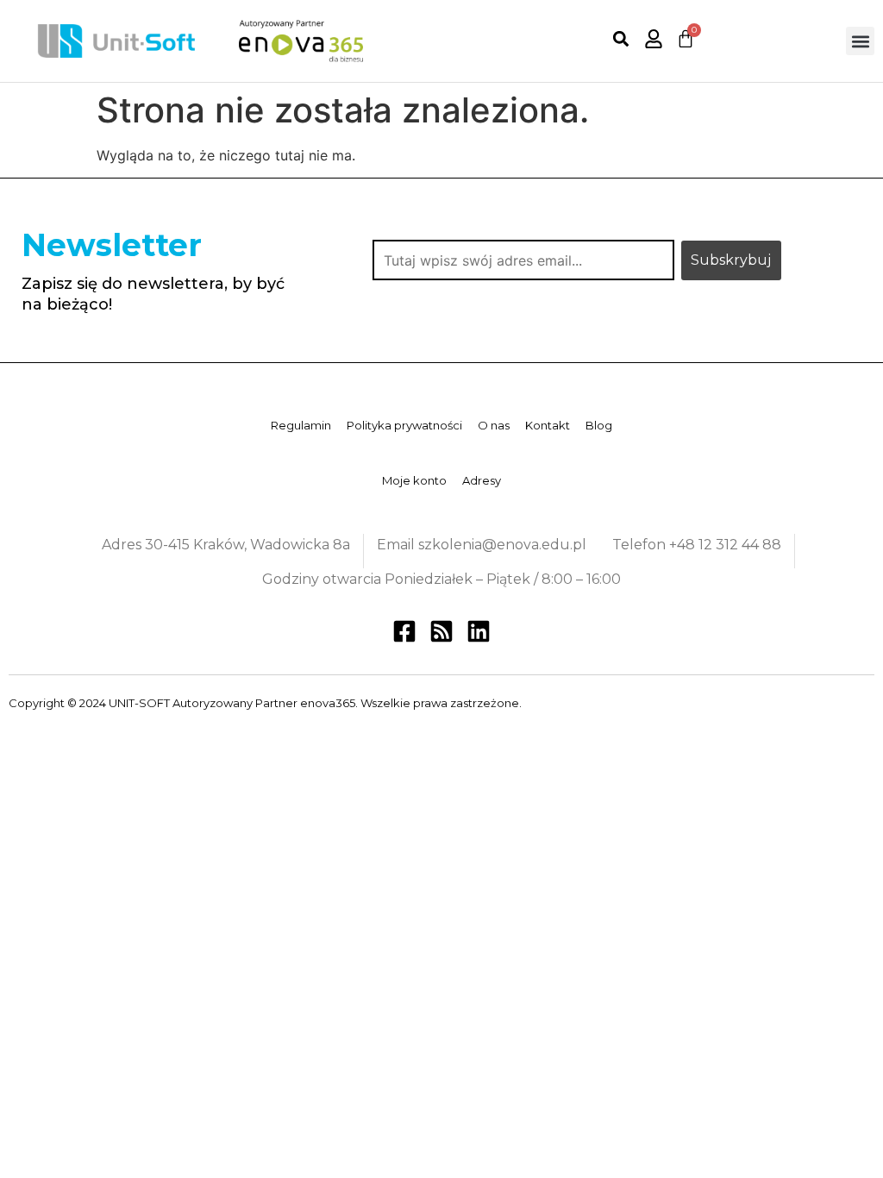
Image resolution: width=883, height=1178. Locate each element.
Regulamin (301, 425)
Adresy (481, 480)
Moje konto (414, 480)
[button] (621, 39)
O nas (494, 425)
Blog (599, 425)
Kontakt (547, 425)
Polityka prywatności (404, 425)
